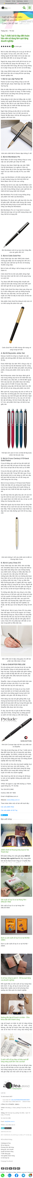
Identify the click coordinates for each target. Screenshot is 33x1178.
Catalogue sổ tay (6, 1143)
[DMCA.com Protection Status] (6, 1128)
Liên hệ (26, 1)
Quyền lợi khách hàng (7, 1151)
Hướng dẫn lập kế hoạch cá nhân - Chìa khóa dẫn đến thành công (15, 1018)
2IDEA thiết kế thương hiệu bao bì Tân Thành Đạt (15, 851)
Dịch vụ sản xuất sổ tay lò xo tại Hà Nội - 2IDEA (16, 939)
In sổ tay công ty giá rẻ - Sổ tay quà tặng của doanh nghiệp (16, 979)
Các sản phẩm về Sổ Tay (9, 810)
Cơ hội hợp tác (5, 1157)
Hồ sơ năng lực (5, 1145)
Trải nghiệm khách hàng (8, 1155)
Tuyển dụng (20, 1)
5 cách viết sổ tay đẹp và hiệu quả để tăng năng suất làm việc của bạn (14, 1060)
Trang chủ (8, 1)
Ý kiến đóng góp (5, 1153)
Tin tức (13, 1)
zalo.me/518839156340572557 (20, 1099)
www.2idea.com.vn (13, 800)
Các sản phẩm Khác (7, 807)
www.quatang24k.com (10, 3)
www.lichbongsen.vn (24, 3)
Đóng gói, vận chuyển (7, 1149)
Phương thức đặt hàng (7, 1147)
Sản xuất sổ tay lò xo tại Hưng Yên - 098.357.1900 (14, 900)
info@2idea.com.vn (9, 1121)
